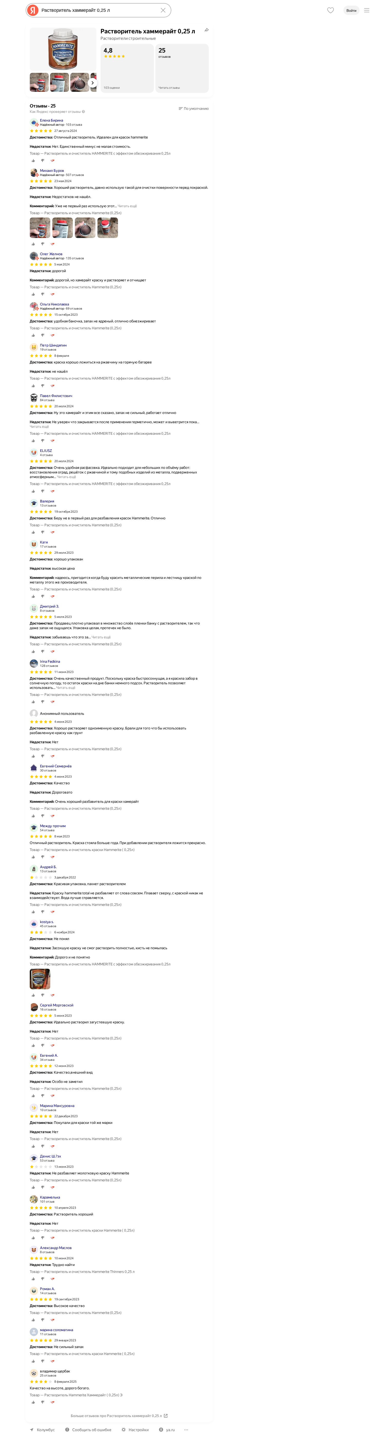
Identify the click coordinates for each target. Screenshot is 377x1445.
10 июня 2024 (64, 1258)
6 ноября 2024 (64, 932)
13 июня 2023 (64, 1167)
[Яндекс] (32, 10)
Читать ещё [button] (127, 206)
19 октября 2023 (66, 511)
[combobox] (97, 10)
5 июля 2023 (63, 617)
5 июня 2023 (63, 1015)
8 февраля (61, 356)
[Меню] (367, 10)
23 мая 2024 (63, 181)
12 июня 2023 (64, 1066)
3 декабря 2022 (65, 877)
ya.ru (170, 1430)
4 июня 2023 (63, 776)
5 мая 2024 (62, 264)
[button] (39, 82)
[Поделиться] (207, 30)
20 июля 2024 (64, 406)
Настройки (139, 1430)
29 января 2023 (65, 1340)
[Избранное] (330, 10)
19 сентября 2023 (66, 1299)
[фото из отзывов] (40, 228)
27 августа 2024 (65, 131)
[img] (41, 131)
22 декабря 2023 (66, 1116)
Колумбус (46, 1430)
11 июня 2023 (64, 672)
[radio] (33, 160)
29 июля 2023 (64, 553)
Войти (351, 10)
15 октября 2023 (66, 314)
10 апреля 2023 (65, 1208)
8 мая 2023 (62, 836)
